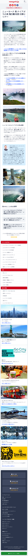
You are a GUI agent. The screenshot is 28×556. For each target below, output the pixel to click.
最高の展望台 (5, 277)
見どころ (5, 272)
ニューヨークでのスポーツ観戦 (8, 519)
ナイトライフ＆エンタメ (8, 275)
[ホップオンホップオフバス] (14, 392)
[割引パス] (14, 351)
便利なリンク (4, 531)
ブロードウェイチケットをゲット (8, 465)
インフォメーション (6, 494)
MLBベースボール (5, 525)
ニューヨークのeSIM (7, 298)
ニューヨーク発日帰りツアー (9, 264)
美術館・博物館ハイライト (8, 280)
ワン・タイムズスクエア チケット (10, 259)
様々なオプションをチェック (7, 363)
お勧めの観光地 (5, 512)
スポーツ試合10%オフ (7, 282)
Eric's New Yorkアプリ (6, 533)
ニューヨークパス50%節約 (8, 250)
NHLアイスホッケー (5, 523)
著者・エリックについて (6, 497)
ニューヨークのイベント (8, 303)
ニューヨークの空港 (5, 516)
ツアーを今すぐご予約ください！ (8, 424)
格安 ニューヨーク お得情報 (8, 266)
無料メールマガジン (7, 293)
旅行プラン (5, 300)
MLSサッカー (4, 528)
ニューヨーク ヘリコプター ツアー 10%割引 (12, 245)
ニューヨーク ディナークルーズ (9, 262)
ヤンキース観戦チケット (8, 252)
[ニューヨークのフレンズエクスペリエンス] (14, 372)
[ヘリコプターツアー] (14, 412)
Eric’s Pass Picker (5, 535)
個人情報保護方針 (5, 500)
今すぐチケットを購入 (15, 553)
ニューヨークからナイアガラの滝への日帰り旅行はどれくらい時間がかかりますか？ (13, 211)
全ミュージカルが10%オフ (8, 257)
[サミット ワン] (14, 432)
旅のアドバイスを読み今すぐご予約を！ (9, 403)
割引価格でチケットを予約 (7, 444)
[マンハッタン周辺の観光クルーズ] (14, 331)
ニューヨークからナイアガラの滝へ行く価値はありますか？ (13, 219)
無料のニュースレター (6, 540)
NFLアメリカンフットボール (7, 526)
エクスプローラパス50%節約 (9, 247)
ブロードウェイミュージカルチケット (9, 511)
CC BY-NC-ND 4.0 (17, 548)
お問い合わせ (4, 504)
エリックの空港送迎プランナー (7, 537)
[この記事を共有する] (24, 16)
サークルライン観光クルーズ (7, 514)
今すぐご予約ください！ (6, 322)
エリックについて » (20, 146)
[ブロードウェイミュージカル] (14, 453)
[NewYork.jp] (14, 1)
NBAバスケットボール (6, 521)
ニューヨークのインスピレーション (9, 507)
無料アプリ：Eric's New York (9, 291)
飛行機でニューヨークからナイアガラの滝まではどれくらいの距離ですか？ (13, 226)
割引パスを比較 (5, 509)
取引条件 (3, 498)
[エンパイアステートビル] (14, 311)
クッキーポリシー (5, 502)
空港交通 (5, 295)
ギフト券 (3, 539)
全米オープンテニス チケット (9, 254)
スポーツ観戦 (5, 284)
